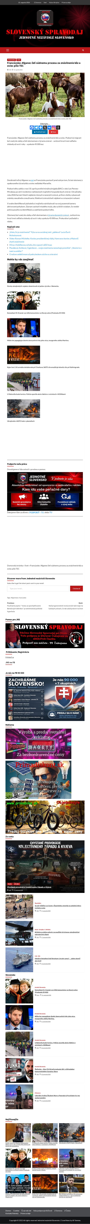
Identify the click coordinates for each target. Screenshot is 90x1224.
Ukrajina (16, 884)
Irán (36, 956)
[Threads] (58, 127)
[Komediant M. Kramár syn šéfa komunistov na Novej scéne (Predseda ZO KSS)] (23, 301)
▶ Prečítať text (39, 132)
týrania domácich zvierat (58, 215)
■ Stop (53, 132)
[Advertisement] (45, 163)
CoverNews (65, 1220)
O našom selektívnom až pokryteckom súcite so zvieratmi (33, 254)
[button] (7, 50)
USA (39, 956)
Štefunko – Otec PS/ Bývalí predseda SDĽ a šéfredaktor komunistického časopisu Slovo (55, 1070)
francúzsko (22, 598)
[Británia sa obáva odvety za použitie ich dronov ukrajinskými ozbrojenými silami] (19, 933)
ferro (38, 995)
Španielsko (38, 903)
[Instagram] (54, 127)
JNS (10, 70)
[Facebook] (32, 127)
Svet (45, 2)
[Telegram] (36, 127)
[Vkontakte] (49, 127)
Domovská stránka (15, 565)
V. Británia (47, 930)
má (32, 180)
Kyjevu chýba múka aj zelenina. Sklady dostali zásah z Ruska (44, 1169)
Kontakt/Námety (11, 1213)
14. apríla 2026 (18, 70)
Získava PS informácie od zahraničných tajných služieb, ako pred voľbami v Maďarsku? (17, 1195)
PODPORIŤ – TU (36, 512)
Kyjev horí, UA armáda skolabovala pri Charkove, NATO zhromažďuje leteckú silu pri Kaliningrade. (43, 367)
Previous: (24, 607)
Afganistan (14, 598)
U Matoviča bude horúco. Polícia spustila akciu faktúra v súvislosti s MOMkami (36, 394)
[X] (45, 127)
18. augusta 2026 (45, 1048)
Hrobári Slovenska (40, 987)
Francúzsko (11, 60)
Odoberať (76, 588)
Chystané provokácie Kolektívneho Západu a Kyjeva (29, 887)
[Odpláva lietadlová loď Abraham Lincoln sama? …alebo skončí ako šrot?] (19, 959)
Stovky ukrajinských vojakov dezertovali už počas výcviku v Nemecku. (33, 286)
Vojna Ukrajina (54, 2)
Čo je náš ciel (26, 1211)
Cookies (16, 1211)
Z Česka (67, 1211)
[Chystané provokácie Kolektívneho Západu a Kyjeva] (45, 866)
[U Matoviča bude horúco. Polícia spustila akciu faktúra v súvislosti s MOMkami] (23, 382)
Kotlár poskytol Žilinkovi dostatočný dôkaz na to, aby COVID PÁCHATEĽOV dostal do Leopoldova (17, 1144)
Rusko (10, 884)
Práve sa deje (66, 2)
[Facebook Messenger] (41, 127)
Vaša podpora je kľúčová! (42, 1211)
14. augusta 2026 (45, 964)
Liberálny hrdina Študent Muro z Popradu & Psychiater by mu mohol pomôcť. (70, 1170)
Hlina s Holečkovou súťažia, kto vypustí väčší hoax (30, 245)
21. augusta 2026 (46, 995)
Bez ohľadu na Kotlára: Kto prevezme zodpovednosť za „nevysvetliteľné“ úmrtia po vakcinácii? (70, 1195)
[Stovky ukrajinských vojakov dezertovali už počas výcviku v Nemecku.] (23, 273)
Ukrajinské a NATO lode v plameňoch (21, 421)
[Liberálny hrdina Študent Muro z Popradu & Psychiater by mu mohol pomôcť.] (19, 1096)
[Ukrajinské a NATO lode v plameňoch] (23, 409)
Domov (8, 1211)
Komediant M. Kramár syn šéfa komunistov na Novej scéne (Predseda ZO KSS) (36, 313)
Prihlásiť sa (9, 657)
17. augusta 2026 (18, 890)
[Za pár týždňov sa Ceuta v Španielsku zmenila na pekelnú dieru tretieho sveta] (19, 907)
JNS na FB (10, 662)
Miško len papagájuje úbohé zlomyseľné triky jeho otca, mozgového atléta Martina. (38, 340)
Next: (66, 606)
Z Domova (37, 2)
